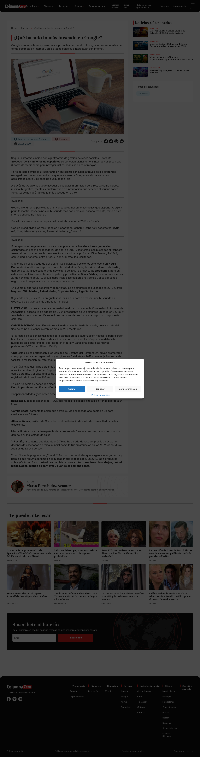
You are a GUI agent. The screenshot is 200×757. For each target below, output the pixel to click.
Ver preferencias (128, 389)
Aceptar (72, 389)
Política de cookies (101, 395)
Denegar (100, 389)
